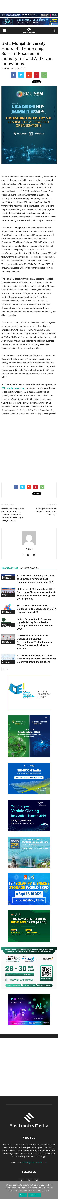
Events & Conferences (6, 577)
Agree (22, 1195)
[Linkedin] (29, 1180)
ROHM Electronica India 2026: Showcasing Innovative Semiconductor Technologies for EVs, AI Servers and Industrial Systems (35, 642)
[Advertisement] (29, 448)
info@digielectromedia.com (34, 1162)
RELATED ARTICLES (9, 568)
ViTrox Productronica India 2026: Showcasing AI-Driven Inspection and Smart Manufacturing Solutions (37, 658)
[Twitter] (35, 555)
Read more (34, 1195)
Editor (6, 68)
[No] (54, 1190)
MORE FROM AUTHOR (30, 568)
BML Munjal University (12, 388)
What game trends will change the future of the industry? (45, 511)
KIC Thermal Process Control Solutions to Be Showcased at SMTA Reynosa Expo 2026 (36, 608)
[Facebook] (23, 555)
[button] (54, 30)
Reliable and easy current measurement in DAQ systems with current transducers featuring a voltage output (12, 514)
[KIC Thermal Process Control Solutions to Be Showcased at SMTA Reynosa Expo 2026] (8, 609)
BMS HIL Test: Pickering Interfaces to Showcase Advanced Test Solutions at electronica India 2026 (36, 578)
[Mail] (29, 555)
